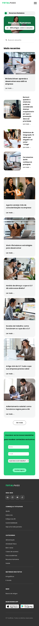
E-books (8, 580)
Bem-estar (9, 548)
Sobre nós (9, 515)
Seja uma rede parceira (14, 527)
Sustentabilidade (11, 523)
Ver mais (19, 423)
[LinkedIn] (7, 497)
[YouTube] (17, 497)
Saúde (8, 563)
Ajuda (8, 511)
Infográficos (10, 576)
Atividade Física (11, 544)
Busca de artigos (11, 593)
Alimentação (10, 540)
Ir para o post (19, 71)
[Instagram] (12, 497)
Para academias (11, 555)
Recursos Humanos (12, 559)
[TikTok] (22, 497)
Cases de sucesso (12, 552)
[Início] (6, 13)
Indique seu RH (11, 519)
